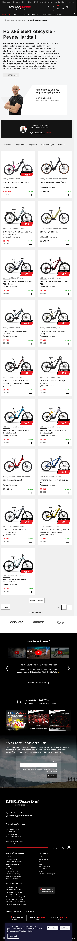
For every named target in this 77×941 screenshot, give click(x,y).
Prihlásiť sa (52, 776)
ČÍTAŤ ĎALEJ (12, 75)
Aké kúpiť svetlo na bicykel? (15, 897)
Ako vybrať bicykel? (12, 887)
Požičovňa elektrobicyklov (47, 874)
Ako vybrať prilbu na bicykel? (15, 901)
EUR (58, 6)
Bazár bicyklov (11, 869)
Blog (40, 861)
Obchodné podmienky (13, 864)
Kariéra (40, 864)
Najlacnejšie (20, 145)
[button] (29, 627)
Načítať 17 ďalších (36, 600)
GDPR (8, 866)
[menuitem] (6, 14)
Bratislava (16, 2)
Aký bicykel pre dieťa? (13, 889)
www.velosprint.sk (12, 844)
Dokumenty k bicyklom (13, 876)
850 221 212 (15, 812)
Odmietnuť (52, 928)
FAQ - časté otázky (44, 866)
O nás (40, 871)
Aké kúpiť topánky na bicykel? (16, 904)
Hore (6, 607)
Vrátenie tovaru (11, 857)
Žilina (29, 2)
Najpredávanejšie (47, 145)
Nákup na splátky (12, 878)
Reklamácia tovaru (12, 859)
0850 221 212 (39, 133)
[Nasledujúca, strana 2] (63, 607)
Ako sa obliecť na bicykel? (14, 899)
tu (31, 931)
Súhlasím (64, 928)
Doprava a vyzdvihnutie (14, 861)
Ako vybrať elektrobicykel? (15, 892)
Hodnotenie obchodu (13, 871)
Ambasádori (42, 869)
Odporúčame (7, 145)
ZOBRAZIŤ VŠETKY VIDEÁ (37, 683)
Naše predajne (6, 2)
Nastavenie (13, 936)
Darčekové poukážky (13, 874)
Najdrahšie (33, 145)
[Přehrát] (17, 653)
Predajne (41, 857)
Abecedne (61, 145)
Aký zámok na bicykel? (13, 894)
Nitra (23, 2)
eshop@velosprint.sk (20, 816)
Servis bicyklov (43, 859)
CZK (58, 9)
